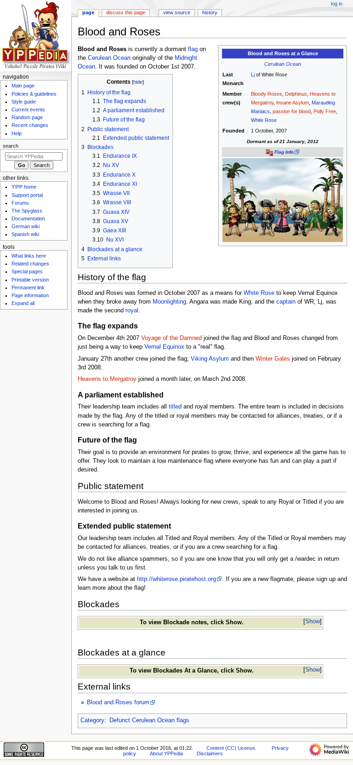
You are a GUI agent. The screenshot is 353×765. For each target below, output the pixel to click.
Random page (27, 117)
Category (92, 720)
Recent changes (29, 125)
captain (286, 302)
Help (16, 133)
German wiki (25, 226)
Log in (336, 3)
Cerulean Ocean (282, 64)
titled (175, 406)
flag (193, 49)
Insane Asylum (292, 102)
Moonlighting (169, 302)
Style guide (23, 101)
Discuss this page (125, 12)
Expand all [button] (22, 303)
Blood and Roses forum (118, 702)
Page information (30, 295)
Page (88, 12)
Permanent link (28, 287)
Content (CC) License (230, 748)
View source (176, 12)
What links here (28, 256)
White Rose (264, 120)
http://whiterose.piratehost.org (176, 579)
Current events (28, 109)
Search (10, 146)
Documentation (28, 218)
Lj (253, 74)
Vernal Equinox (164, 347)
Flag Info (284, 152)
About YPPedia (166, 753)
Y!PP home (23, 187)
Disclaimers (210, 753)
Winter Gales (273, 359)
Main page (22, 85)
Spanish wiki (25, 234)
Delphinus (296, 94)
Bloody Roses (266, 94)
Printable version (30, 279)
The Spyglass (26, 210)
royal (131, 310)
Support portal (27, 195)
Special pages (27, 271)
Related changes (30, 263)
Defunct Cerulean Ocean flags (149, 720)
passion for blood (292, 111)
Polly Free (324, 111)
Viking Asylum (210, 359)
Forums (20, 203)
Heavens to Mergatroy (107, 379)
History (209, 12)
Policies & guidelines (34, 94)
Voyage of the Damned (171, 338)
